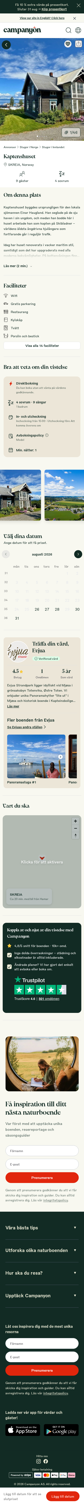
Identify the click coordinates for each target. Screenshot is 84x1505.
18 (27, 600)
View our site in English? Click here (42, 17)
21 (57, 600)
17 (17, 600)
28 (57, 609)
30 (77, 609)
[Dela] (78, 44)
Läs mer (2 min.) (16, 266)
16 (77, 591)
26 (37, 609)
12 (37, 591)
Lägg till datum (63, 1496)
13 (47, 591)
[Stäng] (78, 5)
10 (17, 591)
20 (47, 600)
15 (67, 591)
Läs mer (13, 706)
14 (57, 591)
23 (77, 600)
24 (17, 609)
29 (67, 609)
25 (27, 609)
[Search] (68, 30)
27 (47, 609)
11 (26, 591)
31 (17, 618)
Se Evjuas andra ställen (24, 727)
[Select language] (78, 30)
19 (37, 600)
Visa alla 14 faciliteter (42, 345)
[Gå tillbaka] (6, 44)
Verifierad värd (48, 658)
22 (67, 600)
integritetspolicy (55, 1200)
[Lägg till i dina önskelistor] (67, 44)
